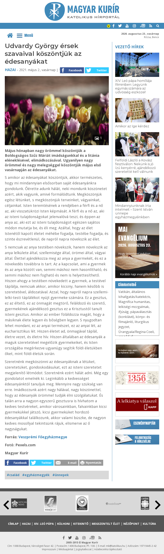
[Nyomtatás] (91, 464)
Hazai (10, 69)
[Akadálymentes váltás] (108, 26)
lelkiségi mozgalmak (133, 307)
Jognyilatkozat (84, 549)
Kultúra (149, 524)
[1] (57, 144)
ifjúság (123, 312)
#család (13, 475)
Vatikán (124, 292)
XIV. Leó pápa (44, 524)
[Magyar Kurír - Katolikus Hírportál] (82, 19)
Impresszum (49, 549)
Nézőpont (131, 524)
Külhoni (63, 524)
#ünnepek (60, 475)
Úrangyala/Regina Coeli (136, 332)
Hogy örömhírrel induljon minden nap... (134, 242)
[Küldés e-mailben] (66, 464)
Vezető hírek (129, 46)
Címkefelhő (127, 284)
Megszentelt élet (106, 524)
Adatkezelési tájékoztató (108, 549)
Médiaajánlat (66, 549)
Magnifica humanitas (134, 302)
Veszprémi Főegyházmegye (42, 436)
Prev (6, 505)
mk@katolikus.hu (115, 546)
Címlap (13, 524)
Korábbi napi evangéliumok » (138, 274)
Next (158, 505)
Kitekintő (80, 524)
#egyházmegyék (36, 475)
